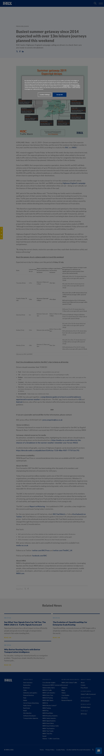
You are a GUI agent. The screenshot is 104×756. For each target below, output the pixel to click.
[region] (53, 88)
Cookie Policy (66, 85)
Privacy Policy (76, 85)
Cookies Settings (45, 94)
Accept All (60, 94)
